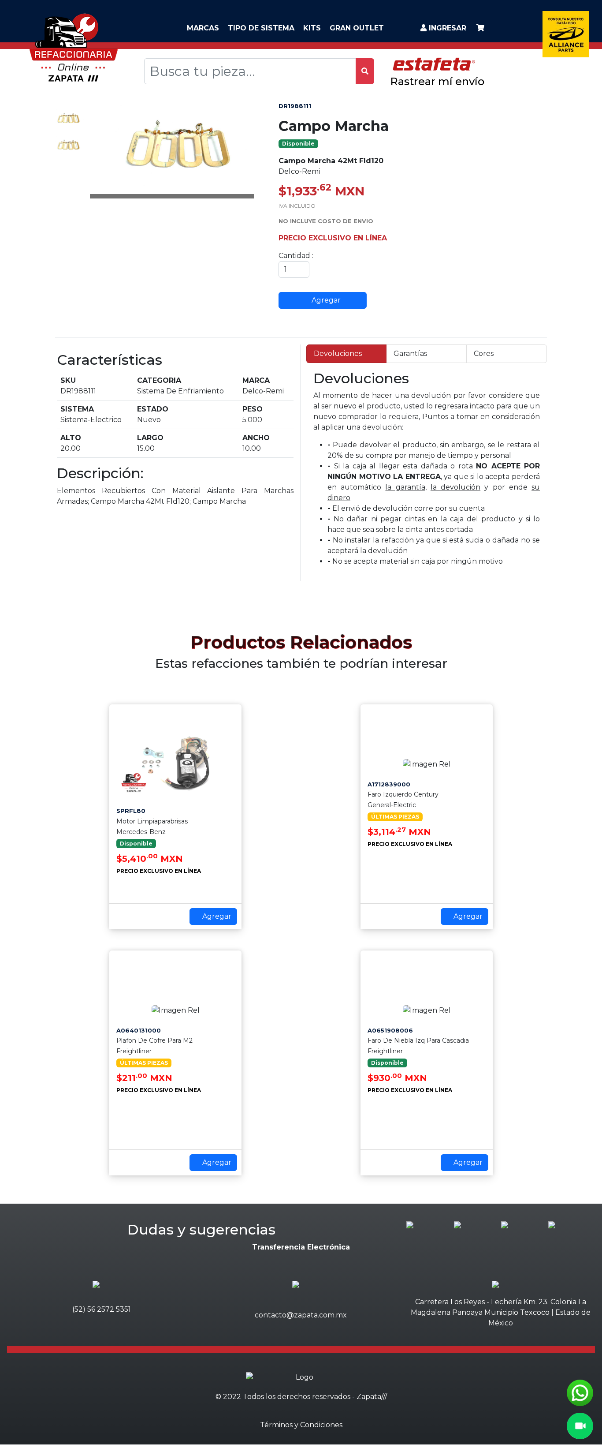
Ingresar (446, 28)
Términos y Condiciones (301, 1425)
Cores (484, 353)
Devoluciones (338, 353)
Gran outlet (357, 28)
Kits (312, 28)
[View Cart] (480, 28)
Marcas (203, 28)
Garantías (410, 353)
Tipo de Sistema (261, 28)
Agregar (325, 300)
